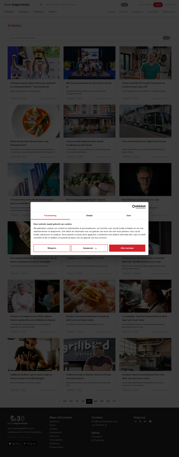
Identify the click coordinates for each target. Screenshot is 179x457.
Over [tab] (129, 215)
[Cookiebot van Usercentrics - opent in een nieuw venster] (134, 207)
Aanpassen (88, 248)
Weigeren (52, 248)
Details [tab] (89, 215)
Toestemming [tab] (50, 215)
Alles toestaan (127, 248)
